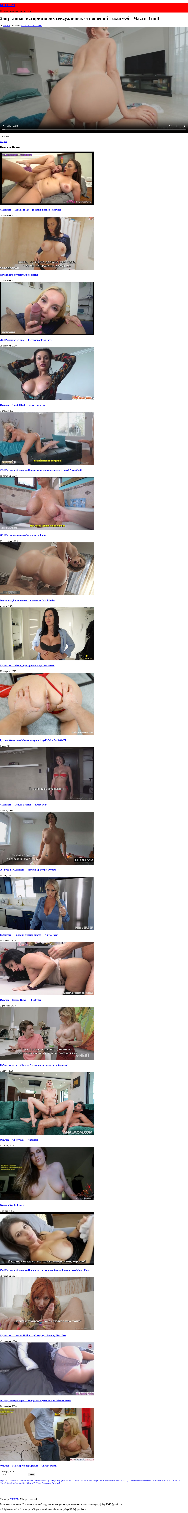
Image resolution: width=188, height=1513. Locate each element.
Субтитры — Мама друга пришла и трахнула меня (27, 665)
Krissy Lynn (59, 1480)
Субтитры (19, 1480)
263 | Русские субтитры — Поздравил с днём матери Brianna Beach (35, 1400)
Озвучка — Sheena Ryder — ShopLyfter (20, 1000)
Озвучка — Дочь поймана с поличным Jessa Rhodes (27, 600)
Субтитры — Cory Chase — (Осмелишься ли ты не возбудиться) (34, 1065)
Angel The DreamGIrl (7, 1480)
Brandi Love (137, 1480)
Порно (3, 141)
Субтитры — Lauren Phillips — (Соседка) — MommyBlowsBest (33, 1335)
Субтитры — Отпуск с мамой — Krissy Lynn (23, 804)
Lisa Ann (34, 1480)
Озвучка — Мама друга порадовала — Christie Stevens (28, 1465)
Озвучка (91, 1480)
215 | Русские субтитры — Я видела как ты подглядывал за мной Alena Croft (41, 470)
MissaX (58, 1483)
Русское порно (114, 1480)
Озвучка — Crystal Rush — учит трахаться (22, 405)
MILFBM (7, 5)
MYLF (34, 1483)
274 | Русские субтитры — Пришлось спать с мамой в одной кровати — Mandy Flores (45, 1270)
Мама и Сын (50, 1483)
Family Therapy (49, 1480)
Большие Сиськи (70, 1480)
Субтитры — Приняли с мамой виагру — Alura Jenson (29, 935)
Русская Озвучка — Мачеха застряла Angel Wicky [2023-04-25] (33, 740)
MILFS (6, 25)
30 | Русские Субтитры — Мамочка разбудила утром (28, 869)
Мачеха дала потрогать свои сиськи (19, 274)
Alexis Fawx (41, 1483)
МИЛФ (122, 1480)
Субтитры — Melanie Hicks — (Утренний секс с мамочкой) (31, 209)
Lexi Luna (151, 1480)
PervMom (18, 1483)
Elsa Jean (145, 1480)
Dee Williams (27, 1483)
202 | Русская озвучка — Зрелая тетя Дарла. (23, 535)
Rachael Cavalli (160, 1480)
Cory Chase (129, 1480)
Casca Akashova (171, 1480)
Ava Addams (80, 1480)
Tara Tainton (27, 1480)
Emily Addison (10, 1483)
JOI (86, 1480)
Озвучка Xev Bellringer (12, 1205)
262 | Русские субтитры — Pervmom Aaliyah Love (26, 340)
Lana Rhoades (104, 1480)
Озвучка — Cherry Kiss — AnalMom (19, 1140)
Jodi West (41, 1480)
